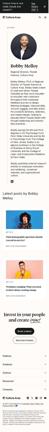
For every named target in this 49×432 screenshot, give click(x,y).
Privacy (37, 411)
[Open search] (40, 17)
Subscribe (26, 411)
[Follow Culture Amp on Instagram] (39, 405)
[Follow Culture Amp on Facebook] (34, 405)
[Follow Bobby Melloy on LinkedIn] (12, 181)
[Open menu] (45, 17)
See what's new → (34, 6)
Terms (32, 411)
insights (24, 108)
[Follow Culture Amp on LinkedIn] (26, 405)
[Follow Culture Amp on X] (30, 405)
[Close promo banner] (44, 6)
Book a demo (24, 331)
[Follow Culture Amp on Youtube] (43, 405)
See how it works (24, 340)
